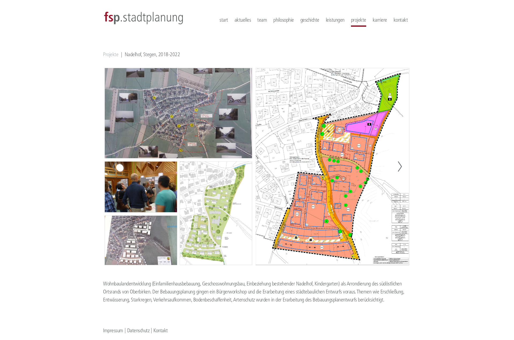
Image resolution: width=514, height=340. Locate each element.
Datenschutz (138, 330)
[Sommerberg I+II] (114, 167)
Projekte (110, 54)
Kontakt (160, 330)
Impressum (113, 330)
